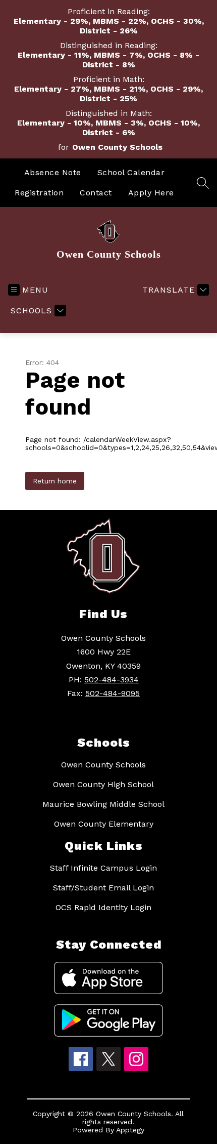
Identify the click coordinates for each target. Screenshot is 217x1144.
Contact (96, 192)
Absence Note (52, 172)
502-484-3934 (111, 679)
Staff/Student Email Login (103, 887)
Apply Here (151, 192)
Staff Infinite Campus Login (103, 868)
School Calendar (131, 172)
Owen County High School (103, 784)
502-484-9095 (112, 693)
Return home (55, 481)
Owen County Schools (103, 764)
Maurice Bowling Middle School (103, 804)
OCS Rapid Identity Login (103, 907)
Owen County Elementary (103, 824)
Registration (39, 192)
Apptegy (130, 1130)
